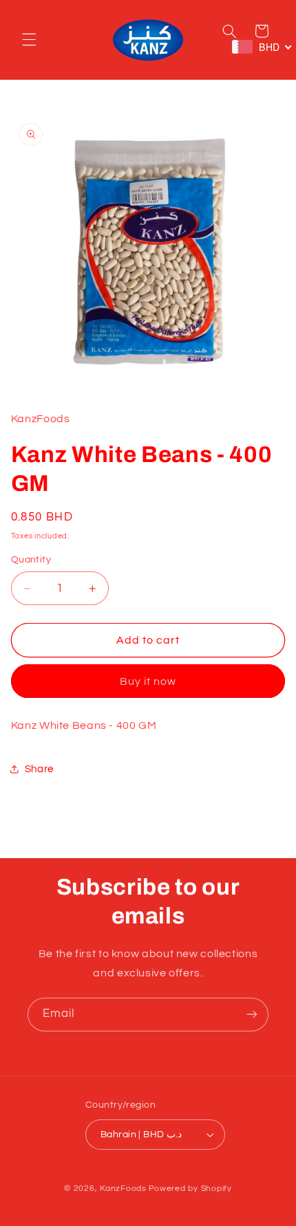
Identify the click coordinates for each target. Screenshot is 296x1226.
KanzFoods (123, 1188)
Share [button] (39, 769)
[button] (29, 40)
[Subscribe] (252, 1014)
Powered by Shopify (190, 1188)
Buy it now (148, 681)
